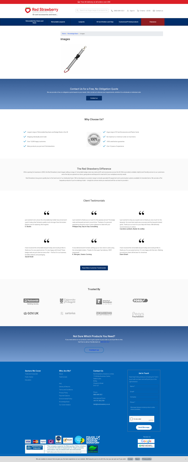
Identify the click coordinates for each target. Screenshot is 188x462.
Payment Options (64, 395)
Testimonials (63, 377)
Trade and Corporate (31, 374)
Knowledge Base (73, 33)
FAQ (60, 383)
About (61, 374)
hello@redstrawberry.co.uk (101, 404)
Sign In (132, 11)
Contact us (159, 11)
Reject (138, 459)
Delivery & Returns (64, 386)
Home (64, 33)
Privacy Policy (63, 392)
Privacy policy (146, 459)
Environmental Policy (65, 398)
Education (28, 380)
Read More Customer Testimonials (94, 268)
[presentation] (141, 419)
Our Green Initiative (64, 405)
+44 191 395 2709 (98, 400)
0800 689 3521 (119, 11)
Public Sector (29, 377)
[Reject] (186, 459)
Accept (130, 459)
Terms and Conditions (66, 389)
